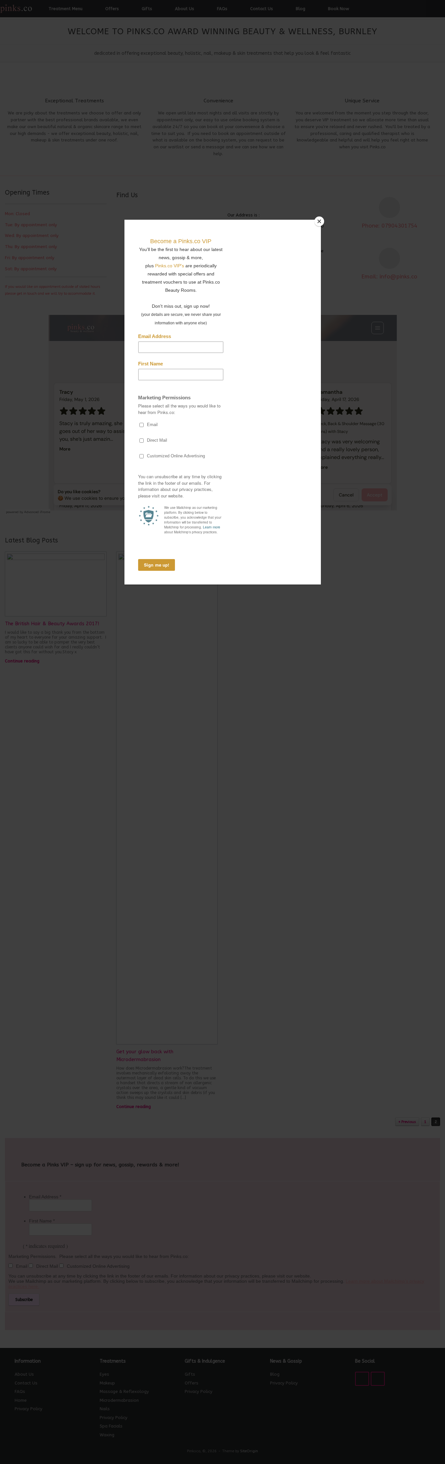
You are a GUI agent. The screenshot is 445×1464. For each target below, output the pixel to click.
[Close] (319, 221)
